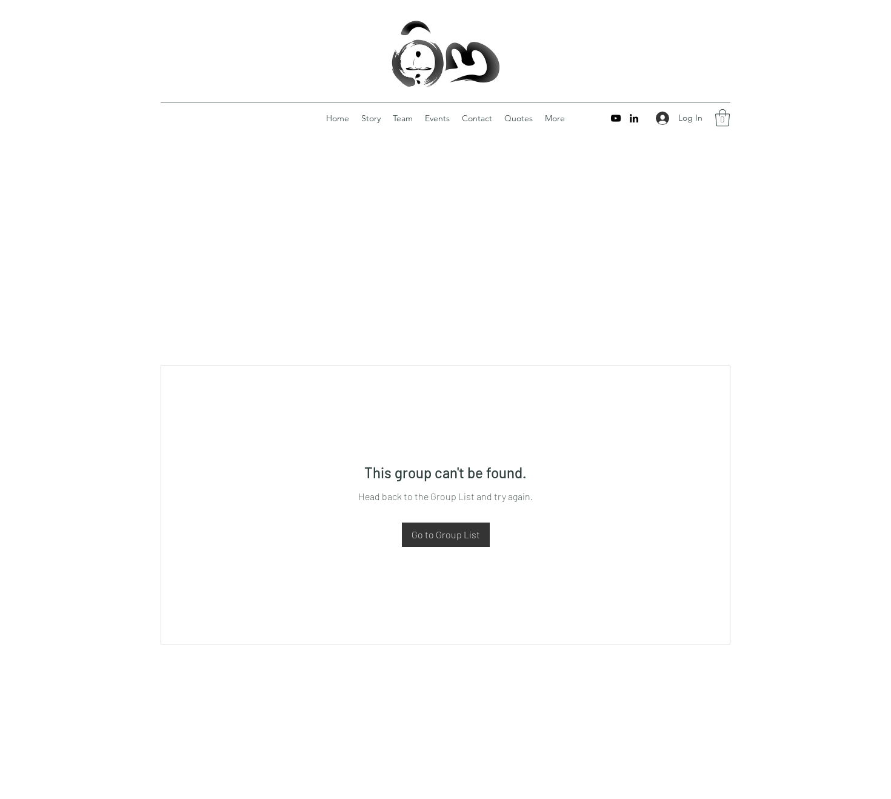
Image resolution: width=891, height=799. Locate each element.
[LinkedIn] (634, 118)
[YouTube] (616, 118)
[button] (722, 118)
